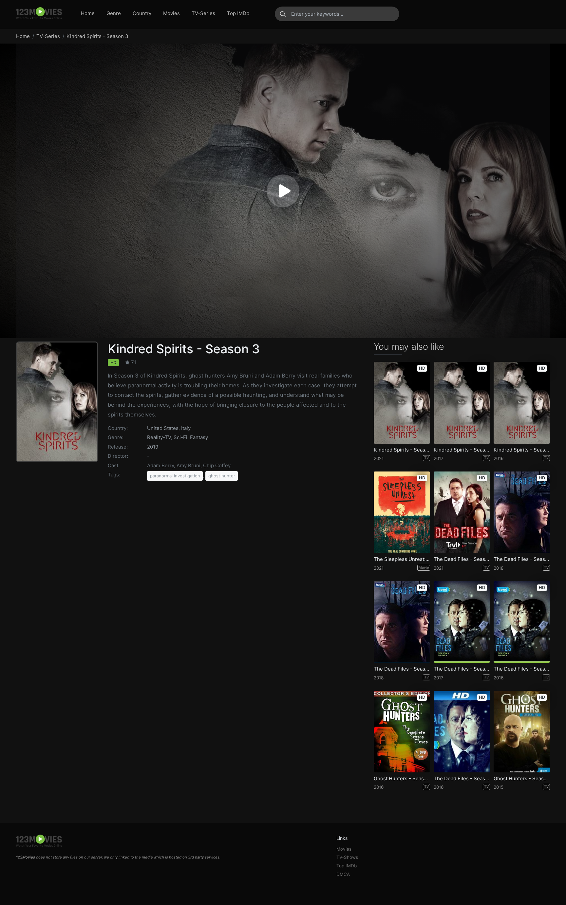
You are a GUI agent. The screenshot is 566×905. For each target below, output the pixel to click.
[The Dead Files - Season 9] (522, 622)
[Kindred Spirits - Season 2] (462, 402)
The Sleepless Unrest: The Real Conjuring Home (402, 559)
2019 (152, 447)
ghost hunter (221, 475)
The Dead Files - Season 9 (522, 669)
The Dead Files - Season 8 (462, 779)
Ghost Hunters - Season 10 (522, 779)
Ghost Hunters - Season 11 (402, 779)
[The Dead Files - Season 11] (402, 622)
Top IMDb (238, 13)
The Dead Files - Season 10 (462, 669)
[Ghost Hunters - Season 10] (522, 731)
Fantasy (199, 437)
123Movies (25, 857)
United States (163, 428)
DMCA (343, 874)
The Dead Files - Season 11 (402, 669)
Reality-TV (159, 437)
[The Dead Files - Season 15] (462, 512)
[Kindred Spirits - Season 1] (522, 402)
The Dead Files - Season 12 (522, 559)
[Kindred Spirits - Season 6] (402, 402)
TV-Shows (347, 857)
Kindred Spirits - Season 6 (402, 450)
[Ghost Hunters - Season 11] (402, 731)
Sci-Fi (180, 437)
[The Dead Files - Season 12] (522, 512)
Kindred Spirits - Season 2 (462, 450)
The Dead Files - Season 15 (462, 559)
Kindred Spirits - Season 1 (522, 450)
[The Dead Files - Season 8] (462, 731)
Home (88, 13)
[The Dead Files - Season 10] (462, 622)
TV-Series (203, 13)
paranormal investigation (175, 475)
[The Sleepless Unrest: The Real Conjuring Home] (402, 512)
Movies (171, 13)
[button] (283, 191)
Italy (186, 428)
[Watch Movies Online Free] (39, 13)
